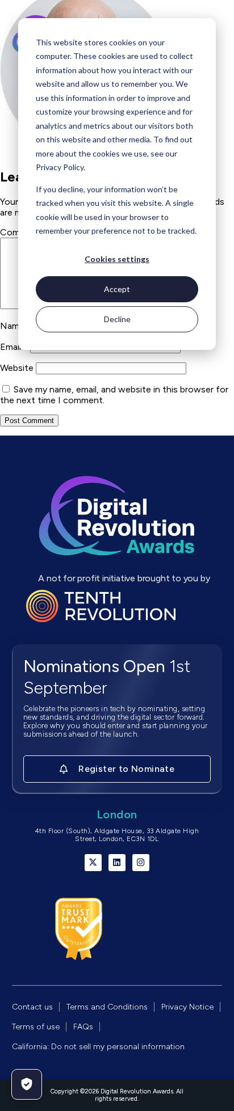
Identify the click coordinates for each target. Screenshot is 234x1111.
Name (15, 325)
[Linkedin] (117, 862)
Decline (117, 319)
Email (14, 346)
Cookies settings (117, 259)
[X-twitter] (93, 862)
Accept (117, 289)
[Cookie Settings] (26, 1084)
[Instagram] (140, 862)
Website (17, 367)
